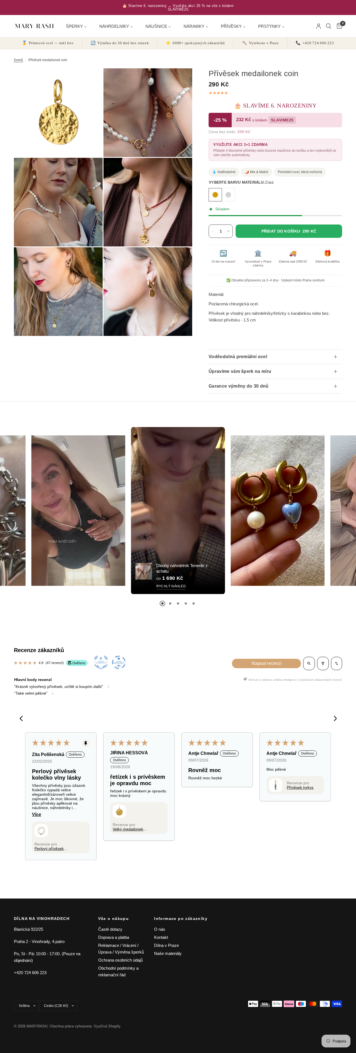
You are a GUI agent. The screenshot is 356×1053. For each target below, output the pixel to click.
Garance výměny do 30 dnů (239, 386)
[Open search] (309, 663)
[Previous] (22, 719)
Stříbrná (228, 194)
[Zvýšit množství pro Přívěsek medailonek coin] (228, 231)
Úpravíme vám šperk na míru (240, 371)
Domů (18, 60)
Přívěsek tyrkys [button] (300, 787)
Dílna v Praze (166, 945)
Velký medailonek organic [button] (128, 829)
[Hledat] (328, 26)
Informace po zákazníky (180, 918)
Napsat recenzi (266, 663)
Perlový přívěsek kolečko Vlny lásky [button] (50, 848)
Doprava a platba (113, 937)
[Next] (333, 719)
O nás (159, 929)
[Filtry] (323, 663)
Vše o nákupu (113, 918)
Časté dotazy (110, 929)
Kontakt (161, 937)
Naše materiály (168, 953)
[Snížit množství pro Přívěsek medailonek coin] (213, 231)
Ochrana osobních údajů (120, 960)
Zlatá (215, 194)
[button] (41, 830)
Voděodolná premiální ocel (238, 356)
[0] (338, 26)
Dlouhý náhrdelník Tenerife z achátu (182, 568)
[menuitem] (78, 26)
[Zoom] (91, 80)
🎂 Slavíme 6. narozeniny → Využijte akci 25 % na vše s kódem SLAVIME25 (178, 7)
